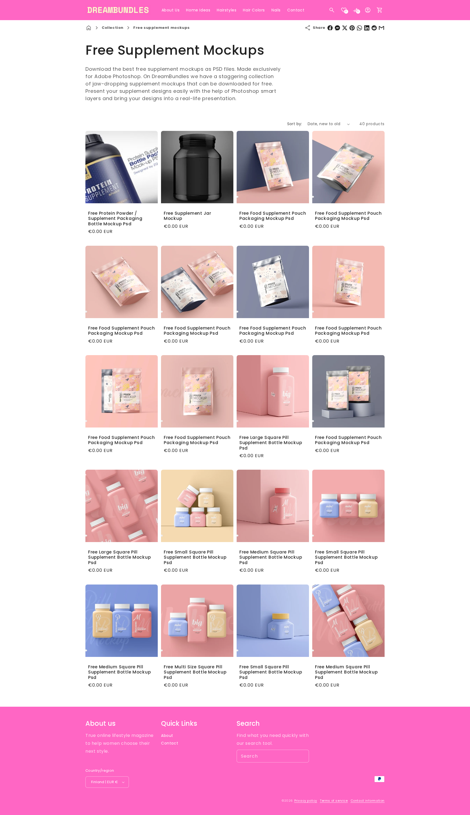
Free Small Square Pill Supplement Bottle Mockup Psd (195, 557)
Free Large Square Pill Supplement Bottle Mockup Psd (270, 443)
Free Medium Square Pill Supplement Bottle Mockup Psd (270, 557)
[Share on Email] (381, 27)
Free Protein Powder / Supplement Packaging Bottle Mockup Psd (115, 218)
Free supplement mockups (161, 27)
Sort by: (294, 124)
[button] (332, 10)
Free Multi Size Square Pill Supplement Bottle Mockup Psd (195, 672)
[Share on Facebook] (330, 27)
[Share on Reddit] (374, 27)
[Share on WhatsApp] (359, 27)
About (167, 735)
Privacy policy (305, 800)
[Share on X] (345, 27)
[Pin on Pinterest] (352, 27)
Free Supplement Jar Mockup (187, 216)
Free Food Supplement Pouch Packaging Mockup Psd (272, 216)
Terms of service (334, 800)
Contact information (368, 800)
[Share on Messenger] (337, 27)
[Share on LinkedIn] (367, 27)
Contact (169, 743)
